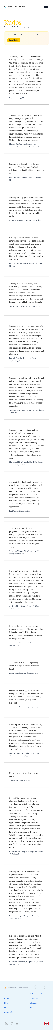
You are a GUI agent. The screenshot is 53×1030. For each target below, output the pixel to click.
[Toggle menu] (46, 6)
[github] (11, 1023)
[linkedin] (6, 1023)
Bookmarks (8, 1012)
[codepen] (17, 1023)
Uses (32, 1007)
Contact (33, 1003)
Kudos (6, 998)
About (6, 993)
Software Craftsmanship (39, 993)
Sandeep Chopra (17, 6)
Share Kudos (13, 40)
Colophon (34, 998)
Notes (6, 1007)
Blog (6, 1003)
